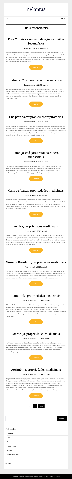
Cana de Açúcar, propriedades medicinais (36, 190)
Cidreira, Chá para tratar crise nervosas (36, 80)
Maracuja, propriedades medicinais (36, 334)
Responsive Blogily (44, 476)
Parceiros (8, 463)
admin (45, 48)
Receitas (9, 450)
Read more (36, 67)
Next (41, 406)
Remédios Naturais (13, 454)
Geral (8, 437)
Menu (63, 19)
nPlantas (36, 9)
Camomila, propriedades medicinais (36, 296)
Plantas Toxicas (11, 446)
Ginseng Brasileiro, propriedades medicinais (36, 262)
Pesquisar (62, 418)
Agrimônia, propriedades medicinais (36, 369)
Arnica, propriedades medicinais (36, 226)
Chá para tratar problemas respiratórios (36, 117)
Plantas (9, 442)
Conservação (11, 433)
